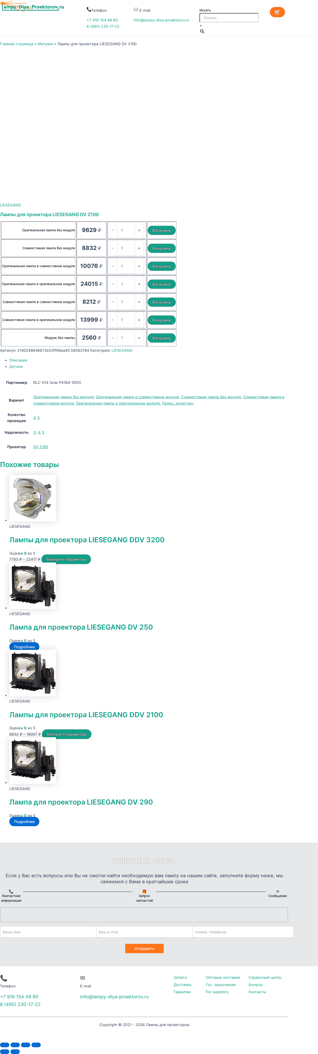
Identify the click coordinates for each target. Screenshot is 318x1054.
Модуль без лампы (60, 338)
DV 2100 (40, 446)
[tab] (149, 360)
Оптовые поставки (223, 977)
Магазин (45, 43)
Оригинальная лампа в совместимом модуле (38, 266)
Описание (18, 360)
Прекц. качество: (178, 403)
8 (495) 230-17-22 (103, 26)
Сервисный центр (265, 977)
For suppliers (217, 991)
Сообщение (277, 896)
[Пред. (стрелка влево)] (4, 1051)
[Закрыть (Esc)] (4, 1045)
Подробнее (24, 647)
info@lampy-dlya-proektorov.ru (161, 20)
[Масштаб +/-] (36, 1045)
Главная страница (16, 43)
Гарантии (182, 991)
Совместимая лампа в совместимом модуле (39, 302)
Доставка (182, 984)
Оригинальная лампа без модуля (48, 230)
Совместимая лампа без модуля (49, 248)
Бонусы (256, 984)
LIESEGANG (10, 205)
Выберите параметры (66, 559)
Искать (205, 10)
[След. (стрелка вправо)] (15, 1051)
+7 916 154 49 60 (102, 20)
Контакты (257, 991)
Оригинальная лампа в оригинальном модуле (38, 284)
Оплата (180, 977)
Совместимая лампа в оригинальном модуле (38, 320)
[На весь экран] (25, 1045)
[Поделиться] (15, 1045)
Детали (16, 366)
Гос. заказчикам (221, 984)
